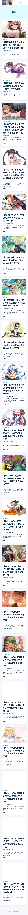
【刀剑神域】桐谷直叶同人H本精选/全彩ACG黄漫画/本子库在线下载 (14, 345)
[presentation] (14, 29)
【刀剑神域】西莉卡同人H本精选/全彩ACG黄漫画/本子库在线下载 (13, 260)
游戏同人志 (5, 39)
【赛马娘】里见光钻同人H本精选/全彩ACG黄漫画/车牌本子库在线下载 (13, 45)
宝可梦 (4, 427)
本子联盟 (6, 50)
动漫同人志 (5, 121)
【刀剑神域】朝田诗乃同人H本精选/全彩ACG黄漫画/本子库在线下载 (14, 303)
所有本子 (4, 80)
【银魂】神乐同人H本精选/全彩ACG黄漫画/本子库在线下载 (13, 218)
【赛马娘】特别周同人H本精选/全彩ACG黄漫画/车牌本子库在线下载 (13, 86)
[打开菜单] (25, 3)
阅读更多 (5, 57)
